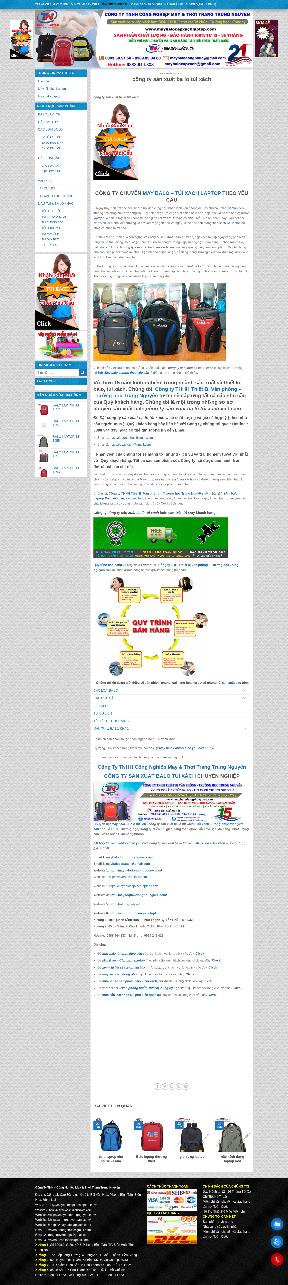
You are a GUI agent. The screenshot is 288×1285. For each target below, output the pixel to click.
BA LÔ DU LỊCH (51, 148)
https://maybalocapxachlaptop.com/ (133, 886)
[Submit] (83, 372)
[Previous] (93, 1143)
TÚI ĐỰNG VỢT (52, 228)
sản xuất (228, 682)
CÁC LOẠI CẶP (49, 158)
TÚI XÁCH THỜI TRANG (55, 196)
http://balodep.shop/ (124, 904)
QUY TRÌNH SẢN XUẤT (85, 4)
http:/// (133, 913)
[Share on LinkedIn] (186, 1086)
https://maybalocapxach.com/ (71, 1224)
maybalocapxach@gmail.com (130, 444)
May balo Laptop (49, 96)
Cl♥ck (200, 953)
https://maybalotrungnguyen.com (72, 1215)
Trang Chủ (43, 4)
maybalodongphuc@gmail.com (131, 437)
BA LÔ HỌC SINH (52, 142)
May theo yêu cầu (115, 4)
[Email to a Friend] (172, 1086)
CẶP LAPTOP (48, 122)
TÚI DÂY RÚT (50, 239)
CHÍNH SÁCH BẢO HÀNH (146, 4)
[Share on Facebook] (158, 1086)
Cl (210, 967)
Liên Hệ (211, 4)
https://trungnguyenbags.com (70, 1219)
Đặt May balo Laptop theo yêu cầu (123, 372)
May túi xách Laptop (52, 88)
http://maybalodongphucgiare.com (70, 1209)
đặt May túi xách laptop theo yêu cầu (120, 843)
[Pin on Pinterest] (179, 1086)
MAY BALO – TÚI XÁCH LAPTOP (182, 193)
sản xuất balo (135, 498)
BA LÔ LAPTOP (49, 114)
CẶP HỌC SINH (51, 171)
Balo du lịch (137, 824)
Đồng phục (221, 824)
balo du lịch (101, 247)
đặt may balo (115, 824)
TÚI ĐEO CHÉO (51, 211)
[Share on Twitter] (165, 1086)
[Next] (251, 1143)
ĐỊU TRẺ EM (49, 245)
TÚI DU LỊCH (47, 188)
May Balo (202, 843)
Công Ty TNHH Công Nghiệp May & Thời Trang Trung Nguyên (172, 767)
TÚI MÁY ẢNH (50, 233)
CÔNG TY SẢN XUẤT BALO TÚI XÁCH (150, 776)
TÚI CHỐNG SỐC (53, 222)
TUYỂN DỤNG (194, 4)
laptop (233, 208)
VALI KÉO (45, 181)
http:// (135, 870)
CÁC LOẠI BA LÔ (50, 129)
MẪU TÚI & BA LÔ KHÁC (55, 203)
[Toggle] (244, 690)
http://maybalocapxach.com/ (128, 877)
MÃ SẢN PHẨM (173, 4)
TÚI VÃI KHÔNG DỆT (55, 216)
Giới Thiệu (60, 4)
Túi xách (202, 824)
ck (215, 967)
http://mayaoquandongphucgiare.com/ (138, 895)
